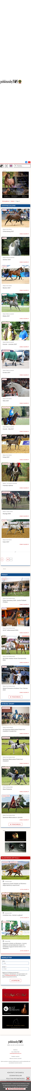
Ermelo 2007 (6, 372)
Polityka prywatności (15, 1078)
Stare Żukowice (7, 789)
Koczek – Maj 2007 (8, 429)
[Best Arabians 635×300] (15, 1014)
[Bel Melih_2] (15, 197)
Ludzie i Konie (5, 893)
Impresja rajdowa (8, 485)
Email (4, 966)
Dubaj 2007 (6, 457)
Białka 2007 (6, 316)
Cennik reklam (15, 1075)
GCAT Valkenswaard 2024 (10, 630)
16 (7, 559)
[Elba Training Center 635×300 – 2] (15, 841)
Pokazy (4, 238)
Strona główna (5, 201)
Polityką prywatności (10, 975)
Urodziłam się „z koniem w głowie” (13, 915)
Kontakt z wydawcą (15, 1072)
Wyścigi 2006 (7, 513)
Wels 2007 (6, 401)
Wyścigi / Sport (6, 322)
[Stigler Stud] (15, 1001)
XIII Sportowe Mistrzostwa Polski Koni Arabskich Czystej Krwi (14, 730)
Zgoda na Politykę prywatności (10, 972)
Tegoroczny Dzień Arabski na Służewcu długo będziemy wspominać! (14, 884)
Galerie (12, 201)
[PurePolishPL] (15, 852)
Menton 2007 (7, 288)
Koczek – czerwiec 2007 (10, 344)
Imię (3, 961)
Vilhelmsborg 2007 (8, 231)
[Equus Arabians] (15, 1028)
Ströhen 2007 (7, 259)
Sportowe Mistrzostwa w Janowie (12, 817)
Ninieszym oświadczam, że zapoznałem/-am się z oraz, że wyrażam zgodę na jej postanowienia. (14, 975)
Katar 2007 (6, 542)
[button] (6, 165)
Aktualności (5, 862)
